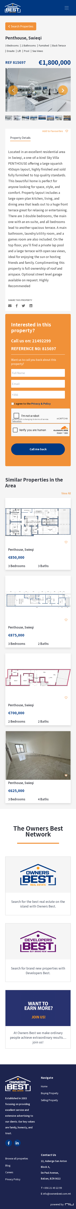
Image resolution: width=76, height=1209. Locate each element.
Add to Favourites (53, 131)
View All (66, 493)
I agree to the (32, 403)
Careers (9, 1172)
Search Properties (22, 26)
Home (44, 1086)
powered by (57, 1204)
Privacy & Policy (41, 403)
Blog (7, 1165)
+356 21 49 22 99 (52, 1187)
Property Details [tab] (20, 138)
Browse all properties (16, 1158)
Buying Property (49, 1093)
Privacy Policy (12, 1179)
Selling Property (49, 1100)
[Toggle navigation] (66, 8)
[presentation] (13, 90)
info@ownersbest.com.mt (57, 1193)
